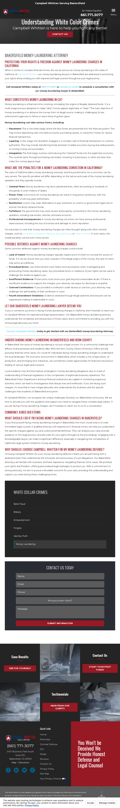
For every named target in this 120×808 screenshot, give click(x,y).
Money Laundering (25, 544)
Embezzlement (22, 520)
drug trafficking (64, 233)
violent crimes (82, 233)
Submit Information (60, 623)
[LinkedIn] (16, 770)
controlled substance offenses (39, 233)
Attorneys (45, 739)
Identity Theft (21, 536)
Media (43, 754)
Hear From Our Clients (60, 707)
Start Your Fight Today (100, 668)
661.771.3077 (92, 15)
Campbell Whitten (27, 74)
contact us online (69, 87)
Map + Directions (20, 762)
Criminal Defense (49, 744)
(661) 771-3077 (49, 87)
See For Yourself (20, 668)
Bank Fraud (19, 504)
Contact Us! (60, 34)
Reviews (44, 759)
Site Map (44, 774)
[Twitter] (24, 770)
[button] (113, 12)
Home (43, 734)
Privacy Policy (47, 769)
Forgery (18, 528)
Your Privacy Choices (51, 779)
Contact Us (46, 764)
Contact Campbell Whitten (21, 331)
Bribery (17, 512)
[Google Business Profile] (32, 770)
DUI (42, 749)
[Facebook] (8, 770)
